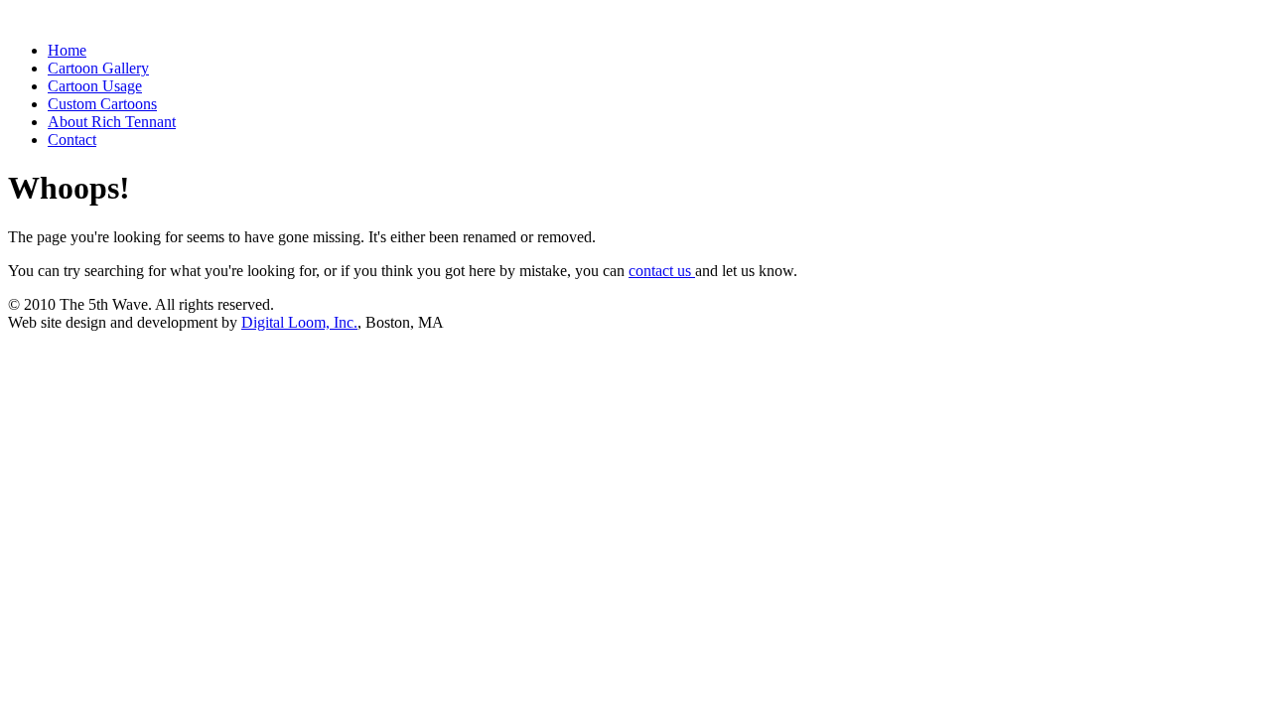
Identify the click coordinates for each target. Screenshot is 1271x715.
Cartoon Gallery (98, 68)
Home (67, 50)
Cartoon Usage (95, 85)
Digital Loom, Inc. (299, 322)
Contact (72, 139)
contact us (662, 270)
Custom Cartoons (102, 103)
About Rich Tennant (112, 121)
